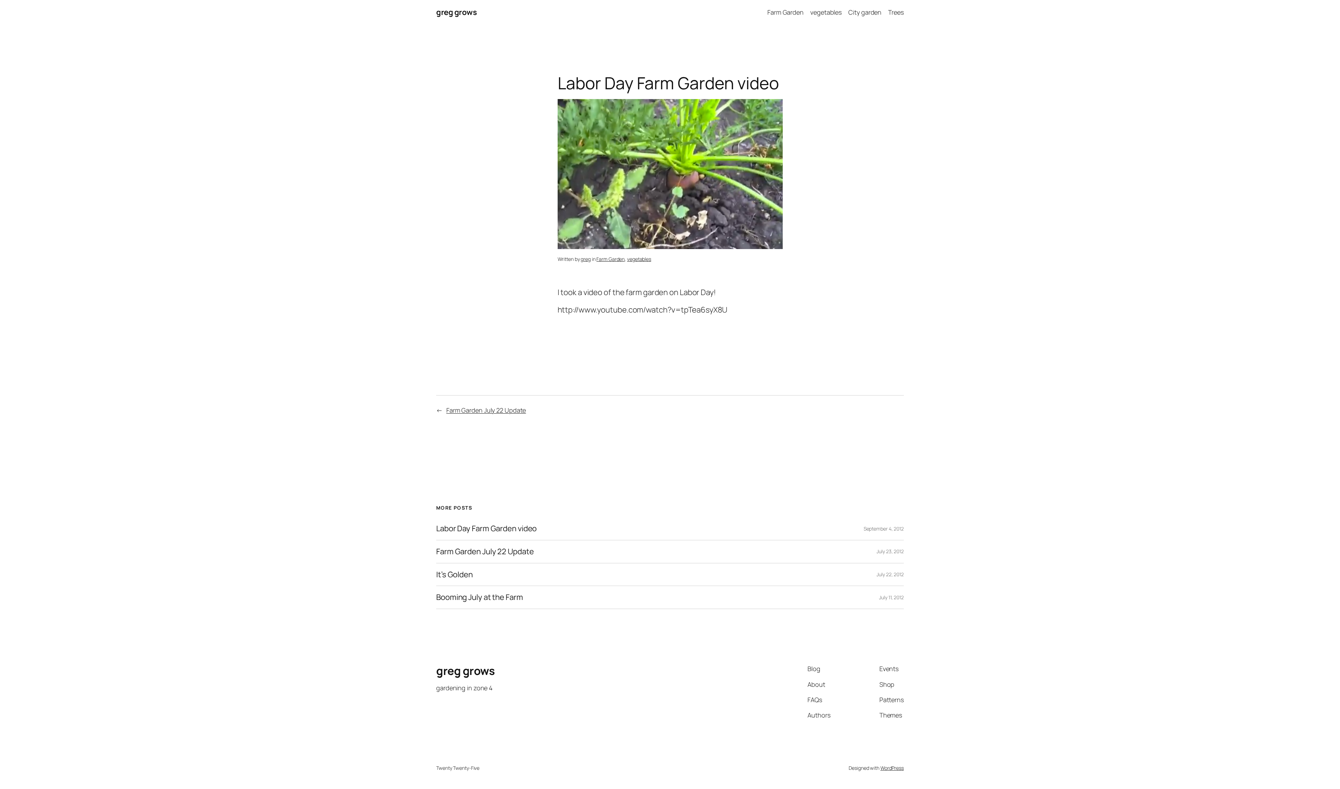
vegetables (639, 259)
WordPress (892, 768)
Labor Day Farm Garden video (486, 528)
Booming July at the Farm (479, 597)
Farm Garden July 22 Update (486, 410)
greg (586, 259)
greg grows (456, 12)
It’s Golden (454, 574)
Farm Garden (610, 259)
